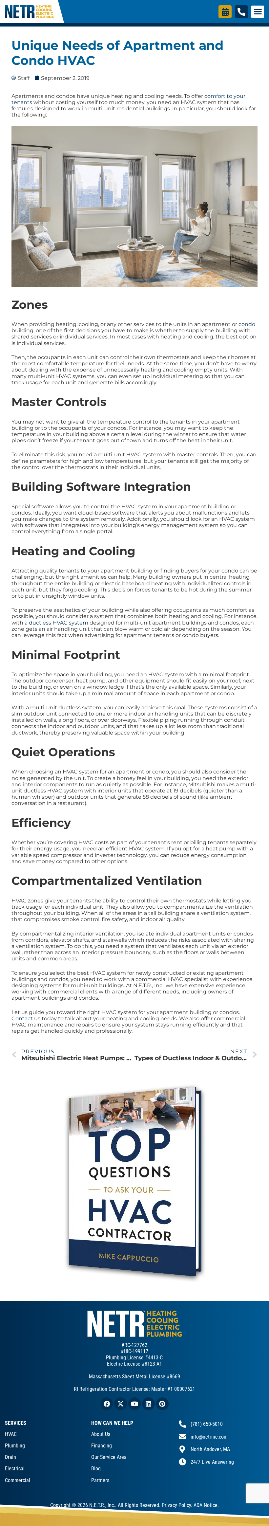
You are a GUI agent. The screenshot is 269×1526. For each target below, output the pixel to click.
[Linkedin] (148, 1403)
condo (246, 324)
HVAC (11, 1434)
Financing (101, 1446)
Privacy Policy (176, 1505)
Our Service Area (109, 1457)
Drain (10, 1457)
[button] (257, 12)
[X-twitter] (120, 1403)
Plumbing (15, 1446)
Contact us (25, 1018)
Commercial (17, 1480)
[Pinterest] (162, 1403)
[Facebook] (106, 1403)
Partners (100, 1480)
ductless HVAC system (58, 623)
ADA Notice (205, 1505)
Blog (96, 1468)
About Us (100, 1434)
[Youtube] (134, 1403)
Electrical (15, 1468)
